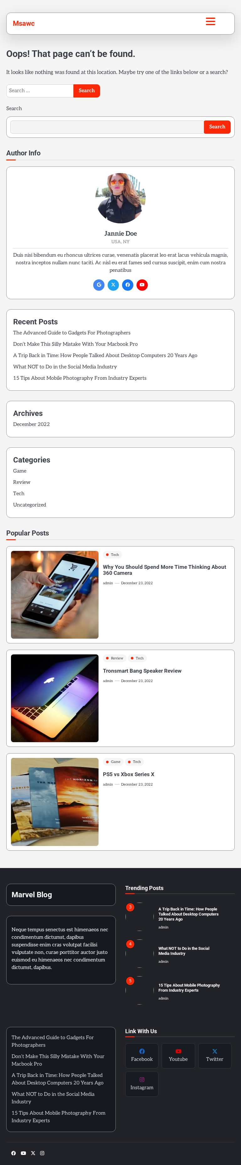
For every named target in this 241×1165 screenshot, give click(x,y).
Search (14, 109)
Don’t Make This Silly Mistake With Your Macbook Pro (75, 344)
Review (21, 482)
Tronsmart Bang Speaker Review (142, 671)
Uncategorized (29, 505)
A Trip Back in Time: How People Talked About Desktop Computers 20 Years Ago (105, 356)
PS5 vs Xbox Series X (128, 774)
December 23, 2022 (137, 583)
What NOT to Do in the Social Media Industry (65, 367)
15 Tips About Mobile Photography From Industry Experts (80, 378)
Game (19, 471)
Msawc (24, 23)
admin (108, 583)
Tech (18, 494)
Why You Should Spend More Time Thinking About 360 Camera (164, 570)
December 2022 (31, 425)
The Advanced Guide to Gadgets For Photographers (72, 333)
